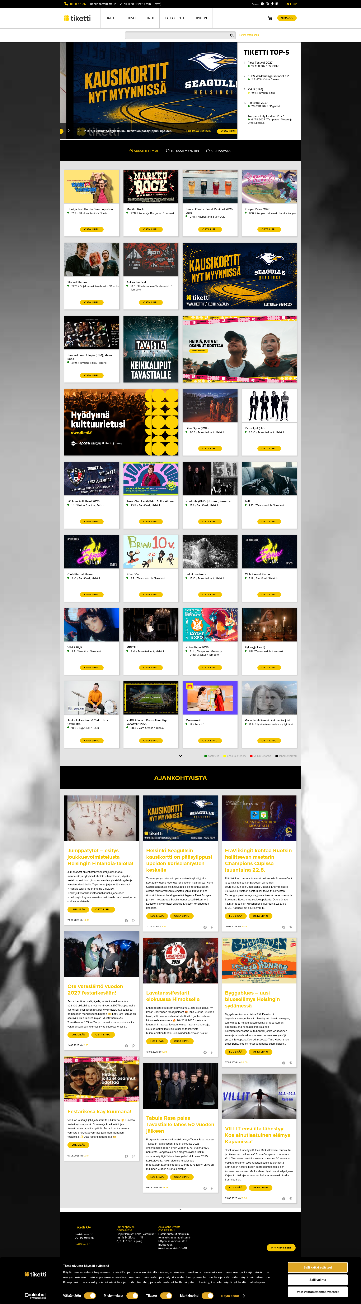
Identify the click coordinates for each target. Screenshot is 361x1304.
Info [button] (150, 18)
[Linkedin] (277, 4)
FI (291, 4)
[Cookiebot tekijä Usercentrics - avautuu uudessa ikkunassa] (35, 1296)
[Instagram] (267, 4)
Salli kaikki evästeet (318, 1267)
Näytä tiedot (230, 1296)
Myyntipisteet (281, 1247)
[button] (65, 131)
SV (295, 4)
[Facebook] (262, 4)
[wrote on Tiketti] (101, 818)
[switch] (132, 1295)
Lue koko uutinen (185, 131)
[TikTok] (272, 4)
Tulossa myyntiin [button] (184, 151)
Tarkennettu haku (249, 35)
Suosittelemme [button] (146, 151)
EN (287, 4)
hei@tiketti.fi (82, 1244)
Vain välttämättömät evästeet (318, 1292)
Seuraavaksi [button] (220, 151)
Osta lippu (103, 909)
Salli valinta (317, 1279)
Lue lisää (78, 909)
